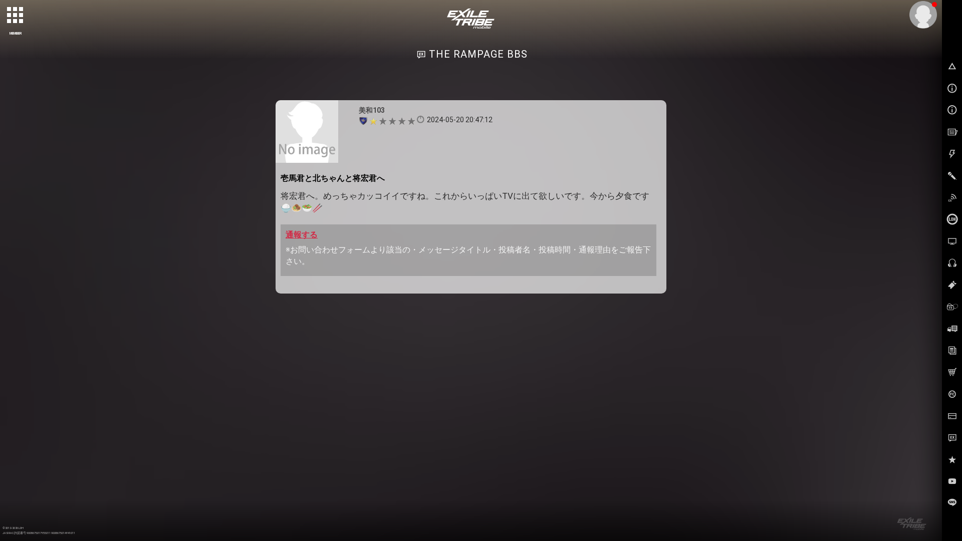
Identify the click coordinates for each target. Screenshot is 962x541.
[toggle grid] (16, 16)
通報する (302, 234)
